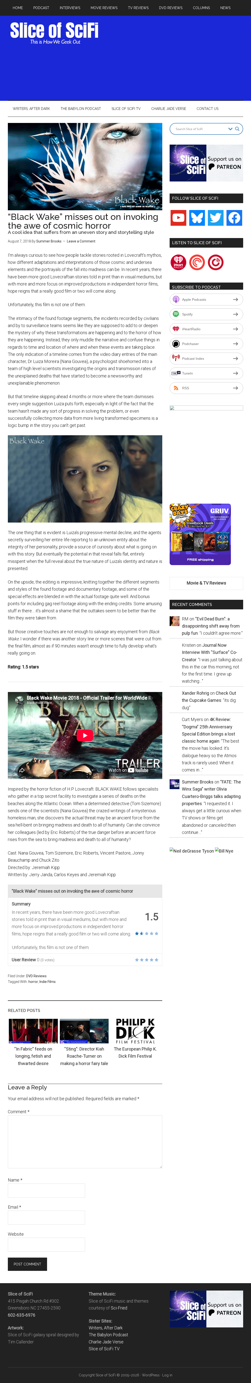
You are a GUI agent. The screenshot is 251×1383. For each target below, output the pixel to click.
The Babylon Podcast (108, 1334)
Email (14, 1207)
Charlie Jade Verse (106, 1341)
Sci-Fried (119, 1308)
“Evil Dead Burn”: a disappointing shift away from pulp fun (211, 626)
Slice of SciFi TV (104, 1348)
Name (15, 1180)
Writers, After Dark (106, 1327)
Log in (167, 1375)
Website (16, 1234)
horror (33, 982)
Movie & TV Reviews (206, 583)
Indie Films (47, 982)
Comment (18, 1111)
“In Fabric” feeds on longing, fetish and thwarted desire (33, 1056)
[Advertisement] (177, 56)
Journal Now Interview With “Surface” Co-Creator (209, 652)
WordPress (151, 1375)
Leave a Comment (81, 241)
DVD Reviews (36, 976)
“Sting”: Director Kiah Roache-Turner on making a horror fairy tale (84, 1056)
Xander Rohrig (195, 693)
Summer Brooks (49, 241)
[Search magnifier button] (237, 128)
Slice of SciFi (54, 33)
